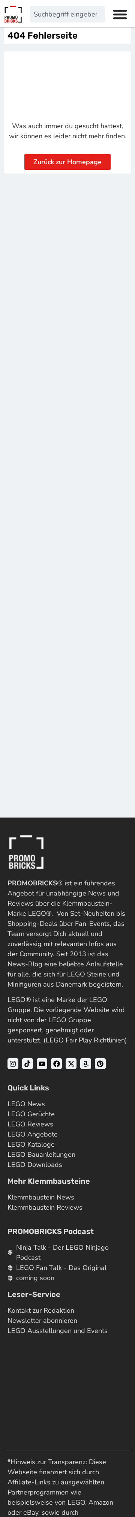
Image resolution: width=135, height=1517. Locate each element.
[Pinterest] (100, 1063)
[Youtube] (42, 1063)
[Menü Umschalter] (120, 14)
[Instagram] (13, 1063)
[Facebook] (56, 1063)
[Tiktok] (27, 1063)
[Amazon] (85, 1063)
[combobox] (67, 14)
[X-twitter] (71, 1063)
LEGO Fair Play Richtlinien (85, 1040)
